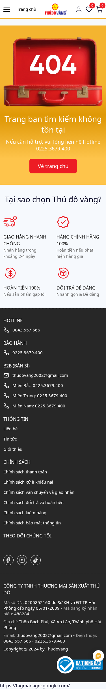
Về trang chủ (53, 166)
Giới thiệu (12, 449)
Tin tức (10, 439)
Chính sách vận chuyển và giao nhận (38, 492)
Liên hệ (10, 428)
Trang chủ (26, 9)
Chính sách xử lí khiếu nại (28, 482)
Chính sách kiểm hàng (24, 512)
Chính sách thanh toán (25, 472)
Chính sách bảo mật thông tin (32, 523)
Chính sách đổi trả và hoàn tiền (33, 502)
